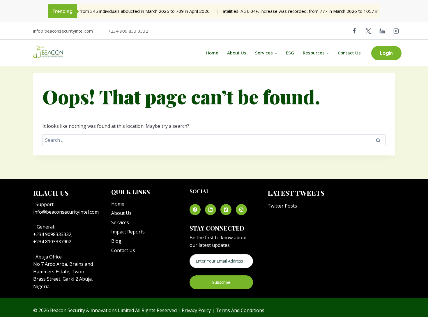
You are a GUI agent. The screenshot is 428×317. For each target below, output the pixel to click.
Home (212, 53)
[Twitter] (368, 30)
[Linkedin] (382, 30)
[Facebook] (354, 30)
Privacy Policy (196, 310)
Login (386, 53)
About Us (236, 53)
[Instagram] (396, 30)
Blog (116, 241)
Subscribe (221, 282)
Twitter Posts (282, 206)
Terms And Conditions (240, 310)
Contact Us (349, 53)
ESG (290, 53)
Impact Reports (128, 232)
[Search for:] (214, 140)
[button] (195, 209)
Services (120, 222)
